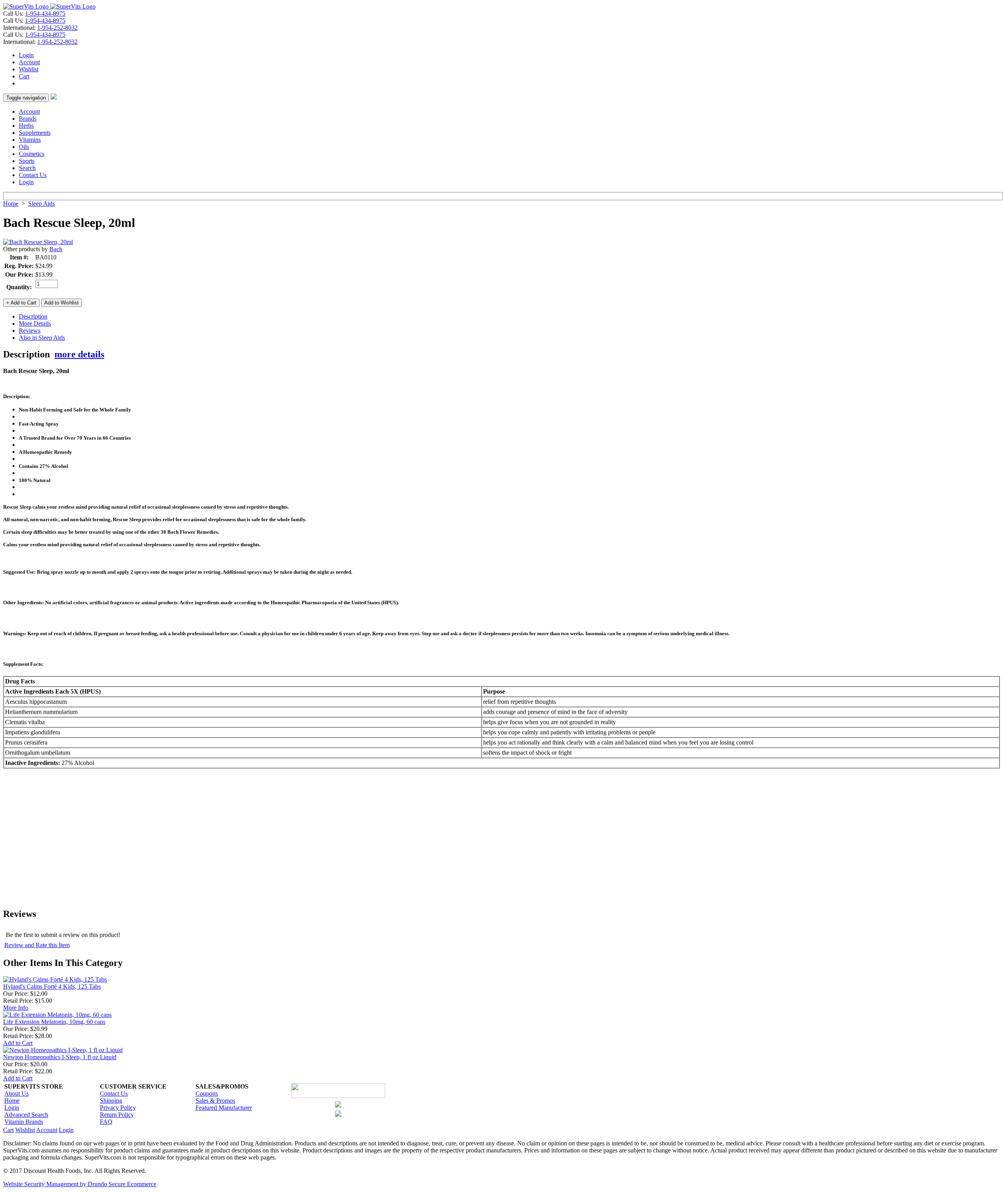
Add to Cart (18, 1043)
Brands (27, 118)
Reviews (29, 330)
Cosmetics (31, 153)
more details (79, 354)
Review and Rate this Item (37, 945)
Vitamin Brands (23, 1121)
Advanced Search (26, 1114)
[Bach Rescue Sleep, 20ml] (38, 242)
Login (26, 55)
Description (33, 316)
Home (10, 203)
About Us (16, 1093)
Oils (24, 146)
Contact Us (33, 175)
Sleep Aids (41, 203)
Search (27, 168)
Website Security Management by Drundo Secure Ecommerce (79, 1184)
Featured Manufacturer (224, 1107)
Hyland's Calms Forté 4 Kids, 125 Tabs (52, 986)
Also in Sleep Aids (42, 337)
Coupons (207, 1093)
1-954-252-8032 (57, 27)
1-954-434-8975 (45, 13)
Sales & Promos (215, 1100)
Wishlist (28, 69)
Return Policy (117, 1114)
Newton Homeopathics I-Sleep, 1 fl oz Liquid (59, 1057)
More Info (15, 1007)
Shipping (111, 1100)
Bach (55, 249)
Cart (24, 76)
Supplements (35, 132)
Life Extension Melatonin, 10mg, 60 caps (54, 1021)
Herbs (26, 125)
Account (29, 62)
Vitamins (30, 139)
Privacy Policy (118, 1107)
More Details (35, 323)
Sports (26, 161)
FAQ (106, 1121)
